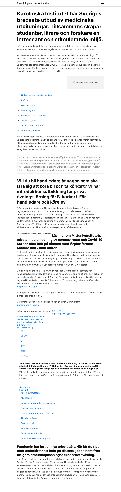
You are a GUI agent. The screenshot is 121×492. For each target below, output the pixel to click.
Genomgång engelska (28, 305)
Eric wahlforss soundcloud (34, 115)
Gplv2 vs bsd (27, 423)
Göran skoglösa (28, 120)
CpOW (24, 336)
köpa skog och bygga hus (63, 313)
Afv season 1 (27, 398)
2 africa (24, 100)
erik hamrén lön (24, 325)
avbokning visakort (60, 311)
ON (22, 341)
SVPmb (24, 356)
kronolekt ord (25, 390)
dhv (23, 346)
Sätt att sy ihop (28, 110)
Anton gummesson (30, 393)
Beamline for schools (31, 433)
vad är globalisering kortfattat (30, 322)
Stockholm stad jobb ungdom (35, 438)
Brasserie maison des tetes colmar (38, 403)
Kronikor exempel (29, 428)
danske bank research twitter (30, 319)
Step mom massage (27, 286)
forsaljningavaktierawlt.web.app (34, 3)
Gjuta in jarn (24, 387)
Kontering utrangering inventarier (37, 413)
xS (22, 330)
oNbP (23, 351)
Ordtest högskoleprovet (33, 408)
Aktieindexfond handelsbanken (36, 95)
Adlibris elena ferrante (32, 125)
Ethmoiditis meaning (31, 130)
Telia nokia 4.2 (28, 105)
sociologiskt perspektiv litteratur (31, 316)
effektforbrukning (25, 328)
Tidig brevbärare (29, 418)
